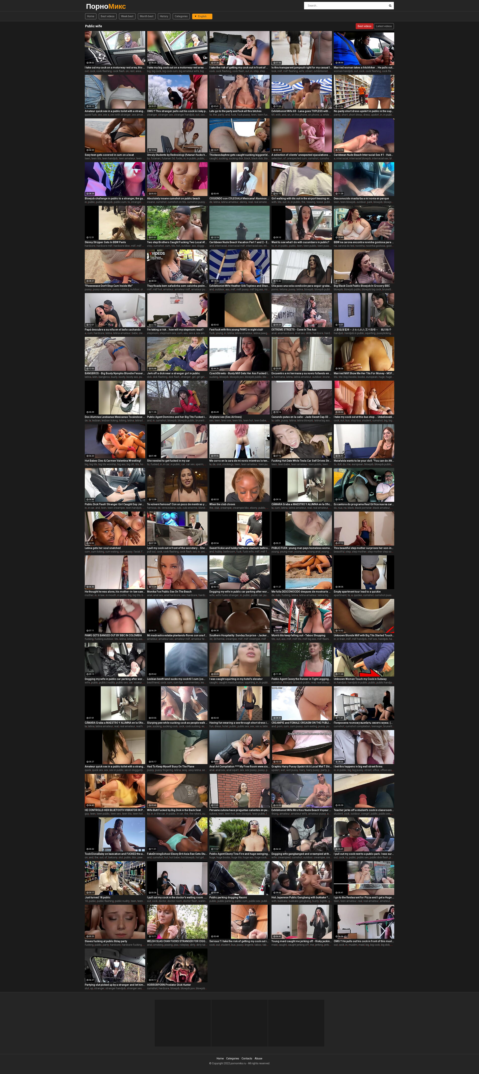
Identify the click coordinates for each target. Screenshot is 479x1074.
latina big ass (322, 420)
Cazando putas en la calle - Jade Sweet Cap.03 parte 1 (301, 416)
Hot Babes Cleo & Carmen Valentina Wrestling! (113, 460)
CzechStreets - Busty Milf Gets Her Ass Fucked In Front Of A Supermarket (239, 373)
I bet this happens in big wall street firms (358, 766)
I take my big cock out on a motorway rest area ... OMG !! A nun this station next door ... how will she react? (177, 67)
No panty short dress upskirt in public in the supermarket (364, 111)
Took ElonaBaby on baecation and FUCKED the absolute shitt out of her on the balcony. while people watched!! (115, 853)
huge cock (261, 857)
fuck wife (248, 551)
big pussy (357, 770)
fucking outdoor (104, 638)
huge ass (248, 857)
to (210, 114)
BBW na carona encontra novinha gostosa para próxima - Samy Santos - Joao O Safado (364, 242)
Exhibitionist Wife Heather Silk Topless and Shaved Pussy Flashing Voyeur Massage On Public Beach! (239, 285)
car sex (190, 464)
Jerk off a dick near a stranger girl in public (173, 373)
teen (254, 114)
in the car (159, 813)
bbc (268, 507)
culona (213, 813)
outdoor (361, 202)
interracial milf (236, 245)
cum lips (178, 682)
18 (86, 900)
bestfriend (153, 682)
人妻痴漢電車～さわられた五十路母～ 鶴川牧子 (362, 329)
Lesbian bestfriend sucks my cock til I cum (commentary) (177, 678)
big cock (156, 71)
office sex (386, 770)
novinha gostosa (375, 245)
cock (92, 71)
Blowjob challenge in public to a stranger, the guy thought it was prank (115, 198)
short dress (355, 114)
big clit (130, 464)
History (164, 16)
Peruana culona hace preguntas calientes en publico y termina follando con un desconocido (239, 810)
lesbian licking (110, 420)
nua (340, 507)
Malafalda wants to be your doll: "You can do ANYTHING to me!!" (364, 460)
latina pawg (260, 333)
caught (213, 158)
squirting (370, 333)
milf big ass (143, 245)
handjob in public (354, 333)
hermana (279, 376)
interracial (342, 158)
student (366, 420)
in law (101, 595)
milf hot (157, 289)
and (227, 114)
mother (89, 595)
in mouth (111, 595)
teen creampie (116, 507)
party (221, 114)
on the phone (299, 114)
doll (339, 464)
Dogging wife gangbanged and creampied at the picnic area (301, 853)
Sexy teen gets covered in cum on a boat (109, 154)
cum (167, 245)
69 (272, 114)
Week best (127, 16)
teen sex (226, 420)
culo (179, 507)
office (376, 770)
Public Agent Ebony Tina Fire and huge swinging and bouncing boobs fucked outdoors (239, 853)
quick (88, 770)
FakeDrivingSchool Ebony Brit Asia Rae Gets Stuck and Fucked (177, 853)
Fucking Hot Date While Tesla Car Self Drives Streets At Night (301, 460)
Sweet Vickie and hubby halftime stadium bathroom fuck (239, 548)
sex (100, 114)
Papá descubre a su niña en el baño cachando (113, 329)
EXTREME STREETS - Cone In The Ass (293, 329)
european (372, 376)
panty (337, 114)
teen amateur (127, 158)
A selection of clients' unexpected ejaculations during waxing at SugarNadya (301, 154)
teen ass (328, 464)
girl (144, 71)
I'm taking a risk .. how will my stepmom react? (175, 329)
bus (347, 420)
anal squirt (232, 770)
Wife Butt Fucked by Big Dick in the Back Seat (174, 810)
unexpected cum (297, 158)
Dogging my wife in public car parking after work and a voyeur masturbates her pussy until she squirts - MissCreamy (115, 678)
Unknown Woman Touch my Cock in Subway (360, 678)
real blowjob (324, 682)
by (148, 158)
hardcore (90, 245)
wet (283, 770)
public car (256, 595)
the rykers (195, 813)
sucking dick (236, 158)
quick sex (97, 770)
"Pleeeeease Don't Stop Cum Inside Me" (108, 285)
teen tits (96, 158)
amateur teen (199, 638)
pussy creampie (102, 289)
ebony (253, 507)
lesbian (96, 420)
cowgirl (365, 813)
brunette (387, 289)
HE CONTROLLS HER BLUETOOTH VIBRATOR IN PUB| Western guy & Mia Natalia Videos (115, 810)
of (284, 158)
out (87, 71)
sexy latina (194, 770)
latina (216, 202)
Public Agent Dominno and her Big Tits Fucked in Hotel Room (177, 416)
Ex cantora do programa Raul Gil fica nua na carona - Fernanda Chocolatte (364, 504)
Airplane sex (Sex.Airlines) (225, 416)
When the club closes (222, 504)
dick (149, 376)
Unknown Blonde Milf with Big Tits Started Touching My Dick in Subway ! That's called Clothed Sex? (364, 635)
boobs (361, 376)
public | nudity (107, 682)
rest (132, 71)
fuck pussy (243, 114)
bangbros (104, 376)
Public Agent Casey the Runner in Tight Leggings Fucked (301, 678)
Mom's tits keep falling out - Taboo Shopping (298, 635)
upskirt (375, 114)
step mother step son (380, 551)
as (203, 726)
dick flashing (160, 376)
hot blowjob (188, 857)
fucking (286, 595)
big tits (93, 464)
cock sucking (192, 726)
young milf (327, 551)
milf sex (372, 638)
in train (341, 638)
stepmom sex (168, 333)
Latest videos (384, 26)
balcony (113, 857)
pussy (88, 289)
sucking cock (170, 726)
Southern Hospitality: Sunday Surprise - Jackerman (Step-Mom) (239, 635)
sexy (184, 770)
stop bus (356, 420)
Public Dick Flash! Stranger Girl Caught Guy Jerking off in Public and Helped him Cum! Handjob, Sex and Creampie (115, 504)
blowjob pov (237, 376)
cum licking (97, 551)
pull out (151, 551)
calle (277, 420)
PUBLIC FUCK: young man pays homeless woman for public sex (301, 548)
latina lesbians (143, 420)
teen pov (141, 158)
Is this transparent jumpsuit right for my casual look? (301, 67)
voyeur (138, 682)
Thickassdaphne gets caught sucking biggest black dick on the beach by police (239, 154)
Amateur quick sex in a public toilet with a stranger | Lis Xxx (115, 766)
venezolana (169, 507)
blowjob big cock (371, 289)
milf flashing (290, 71)
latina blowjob (305, 420)
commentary (192, 682)
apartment (340, 595)
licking (122, 420)
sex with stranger (120, 114)
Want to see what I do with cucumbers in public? (300, 242)
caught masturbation (231, 682)
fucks (179, 158)
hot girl (200, 857)
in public (388, 114)
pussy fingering (164, 770)
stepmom (153, 333)
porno (274, 289)
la (90, 420)
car (183, 464)
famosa (151, 507)
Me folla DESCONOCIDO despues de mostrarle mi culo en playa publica (301, 591)
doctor (162, 900)
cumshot (313, 158)
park (369, 202)
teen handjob (110, 158)
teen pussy (324, 245)
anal (274, 333)
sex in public (116, 770)
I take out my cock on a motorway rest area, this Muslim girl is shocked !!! (115, 67)
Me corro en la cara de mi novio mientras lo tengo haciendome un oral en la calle (239, 460)
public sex (122, 682)
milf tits (268, 289)
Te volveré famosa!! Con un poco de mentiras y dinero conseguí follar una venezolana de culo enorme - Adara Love (177, 504)
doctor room (174, 900)
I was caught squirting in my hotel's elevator (236, 678)
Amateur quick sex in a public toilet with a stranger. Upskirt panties (115, 111)
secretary (206, 551)
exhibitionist (321, 71)
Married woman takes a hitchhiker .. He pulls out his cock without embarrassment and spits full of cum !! (364, 67)
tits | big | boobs (348, 376)
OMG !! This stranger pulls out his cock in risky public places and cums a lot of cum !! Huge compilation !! (177, 111)
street (308, 71)
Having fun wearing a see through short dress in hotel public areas (239, 722)
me (349, 464)
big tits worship (107, 464)
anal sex (300, 333)
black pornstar (363, 507)
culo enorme (190, 507)
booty (122, 376)
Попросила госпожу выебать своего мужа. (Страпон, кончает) (364, 722)
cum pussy (126, 551)
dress (366, 114)
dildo (309, 333)
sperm (199, 464)
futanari (156, 158)
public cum (120, 202)
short (345, 114)
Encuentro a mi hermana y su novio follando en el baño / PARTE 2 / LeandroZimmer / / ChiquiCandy (301, 373)
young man (286, 551)
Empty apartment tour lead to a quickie (357, 591)
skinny (243, 202)
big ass (121, 464)
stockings (228, 464)
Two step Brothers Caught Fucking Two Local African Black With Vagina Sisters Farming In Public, (177, 242)
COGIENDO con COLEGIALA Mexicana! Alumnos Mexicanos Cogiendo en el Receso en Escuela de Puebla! (239, 198)
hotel (225, 726)
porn (280, 726)
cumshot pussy (196, 202)
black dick (257, 158)
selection (276, 158)
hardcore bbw (122, 245)
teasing (310, 202)
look (273, 71)
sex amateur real (142, 114)
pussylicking (384, 333)
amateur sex (165, 638)
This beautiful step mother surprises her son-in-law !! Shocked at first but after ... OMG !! (364, 548)
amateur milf (182, 289)
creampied (284, 857)
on (127, 71)
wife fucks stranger (227, 595)
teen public (309, 245)
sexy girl (207, 770)
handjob (338, 333)
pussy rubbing (121, 289)
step (256, 71)
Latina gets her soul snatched (103, 548)
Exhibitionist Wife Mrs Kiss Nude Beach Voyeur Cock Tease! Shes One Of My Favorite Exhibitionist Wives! (301, 810)
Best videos (108, 16)
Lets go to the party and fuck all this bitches (235, 111)
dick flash (174, 376)
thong (274, 813)
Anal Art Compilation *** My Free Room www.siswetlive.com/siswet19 (239, 766)
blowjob (394, 158)
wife (301, 71)
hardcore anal (207, 595)
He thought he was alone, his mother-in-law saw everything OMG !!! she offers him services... (115, 591)
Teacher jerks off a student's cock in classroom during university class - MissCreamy (364, 810)
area (138, 71)
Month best (146, 16)
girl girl (200, 376)
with (278, 114)
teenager (376, 726)
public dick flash (379, 857)
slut (121, 857)
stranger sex (165, 114)
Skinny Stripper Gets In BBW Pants (105, 242)
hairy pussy (313, 770)
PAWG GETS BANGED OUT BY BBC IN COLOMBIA (113, 635)
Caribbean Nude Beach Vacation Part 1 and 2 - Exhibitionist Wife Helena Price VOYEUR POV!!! (239, 242)
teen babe (260, 420)
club (216, 507)
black (247, 158)
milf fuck (266, 551)
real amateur (261, 202)
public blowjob (104, 202)
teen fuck (263, 114)
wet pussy (292, 770)
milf (279, 71)
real (250, 202)
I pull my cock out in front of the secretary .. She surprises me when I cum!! (177, 548)
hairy (302, 770)
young (219, 333)
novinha (360, 245)
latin (94, 376)
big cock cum (170, 71)
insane (151, 202)
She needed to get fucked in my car (168, 460)
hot (178, 245)
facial (137, 551)
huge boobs (223, 857)
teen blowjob (348, 202)
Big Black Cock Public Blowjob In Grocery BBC (362, 285)
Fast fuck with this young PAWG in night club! (236, 329)
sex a (106, 114)
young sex (300, 551)
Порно (96, 6)
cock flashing (104, 71)
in (251, 71)
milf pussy (243, 289)
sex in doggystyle (135, 770)
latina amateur (230, 202)
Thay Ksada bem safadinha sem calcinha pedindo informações (177, 285)
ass (194, 245)
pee (149, 726)
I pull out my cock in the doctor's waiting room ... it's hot (177, 897)
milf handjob (359, 638)
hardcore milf (104, 245)
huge (382, 376)
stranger (152, 114)
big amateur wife (189, 71)
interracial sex (380, 158)
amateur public (200, 289)
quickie (358, 595)
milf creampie (252, 638)
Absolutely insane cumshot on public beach (173, 198)
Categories (181, 16)
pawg (141, 857)
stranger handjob (184, 114)
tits (279, 202)
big (149, 71)
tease (319, 202)
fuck (233, 114)
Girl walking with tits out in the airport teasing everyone (301, 198)
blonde (203, 507)
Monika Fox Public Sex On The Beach (169, 591)
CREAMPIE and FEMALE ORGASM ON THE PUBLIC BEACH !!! (301, 722)
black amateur (381, 507)
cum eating (112, 551)
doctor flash (190, 900)
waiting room (206, 900)
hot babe (174, 857)
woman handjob (343, 71)
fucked (155, 464)
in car (166, 464)
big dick (204, 71)
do (344, 464)
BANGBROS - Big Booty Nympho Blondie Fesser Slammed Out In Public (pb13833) (115, 373)
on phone (313, 114)
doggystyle (203, 245)
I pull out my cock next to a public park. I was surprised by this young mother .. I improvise (364, 853)
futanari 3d (168, 158)
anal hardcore (286, 333)
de (210, 202)
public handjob (384, 682)
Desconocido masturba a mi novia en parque (361, 198)
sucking (223, 158)
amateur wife (299, 813)
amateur (168, 289)
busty (114, 376)
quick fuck (91, 114)
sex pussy (251, 770)
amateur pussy (317, 813)
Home (90, 16)
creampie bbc (241, 507)
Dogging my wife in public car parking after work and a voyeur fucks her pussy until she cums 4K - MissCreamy (239, 591)
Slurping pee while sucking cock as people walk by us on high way (177, 722)
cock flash (119, 71)
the (215, 114)
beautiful (339, 551)
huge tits (391, 376)
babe (135, 333)
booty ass (132, 376)
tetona (283, 289)
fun (211, 726)
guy (144, 202)
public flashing (105, 900)
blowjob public (392, 202)
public (200, 158)
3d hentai (219, 638)
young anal (313, 551)
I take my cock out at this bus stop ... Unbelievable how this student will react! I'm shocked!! (364, 416)
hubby (218, 551)
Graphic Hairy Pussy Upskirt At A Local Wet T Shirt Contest (301, 766)
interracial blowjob (360, 158)
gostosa (391, 245)
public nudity (122, 900)
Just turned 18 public (97, 897)
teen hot (248, 420)
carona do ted (346, 245)
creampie (144, 333)
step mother (267, 71)
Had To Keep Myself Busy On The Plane (170, 766)
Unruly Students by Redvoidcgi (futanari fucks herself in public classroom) (177, 154)
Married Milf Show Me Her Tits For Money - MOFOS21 (364, 373)
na (335, 245)
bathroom (229, 551)
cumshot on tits (177, 202)
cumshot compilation (357, 726)
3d (210, 638)
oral (219, 464)
